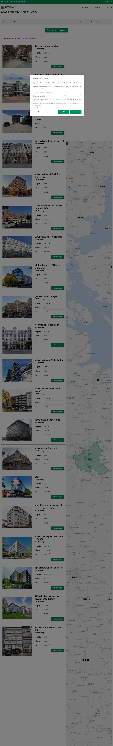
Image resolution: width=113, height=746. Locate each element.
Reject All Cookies (64, 111)
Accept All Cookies (76, 111)
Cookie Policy (38, 105)
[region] (57, 95)
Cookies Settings (38, 111)
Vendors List (35, 107)
